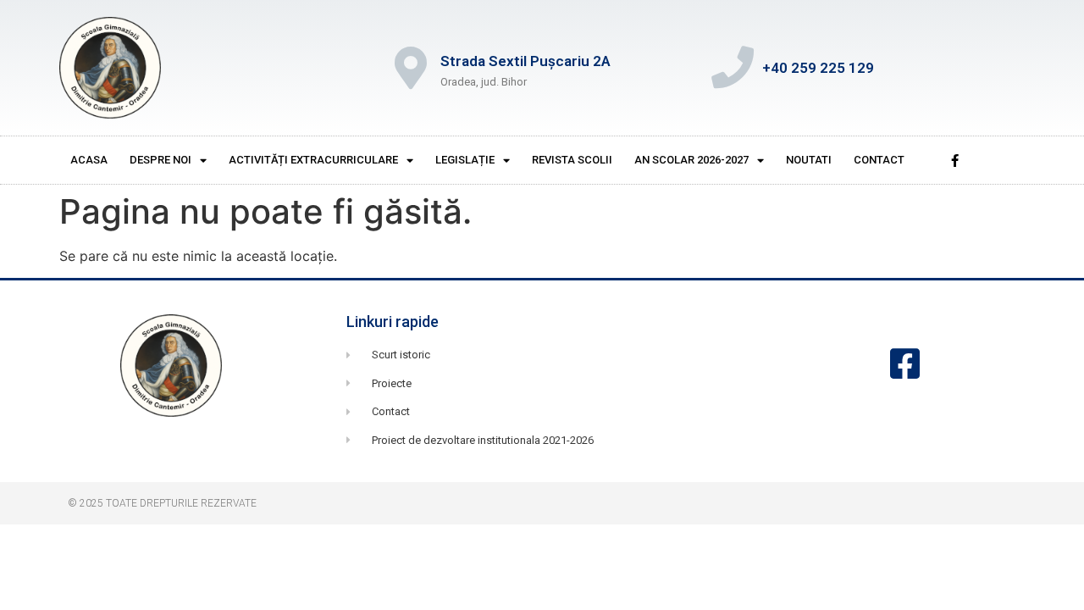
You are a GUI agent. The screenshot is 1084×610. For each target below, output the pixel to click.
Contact (879, 159)
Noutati (809, 159)
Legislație (465, 159)
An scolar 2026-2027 (691, 159)
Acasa (89, 159)
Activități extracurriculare (313, 159)
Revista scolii (572, 159)
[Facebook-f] (954, 160)
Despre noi (160, 159)
